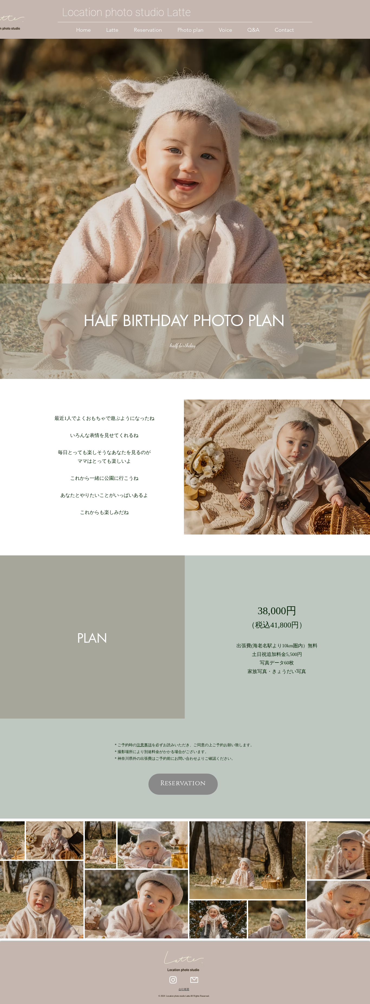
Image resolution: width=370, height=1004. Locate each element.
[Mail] (194, 980)
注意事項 (144, 745)
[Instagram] (173, 980)
